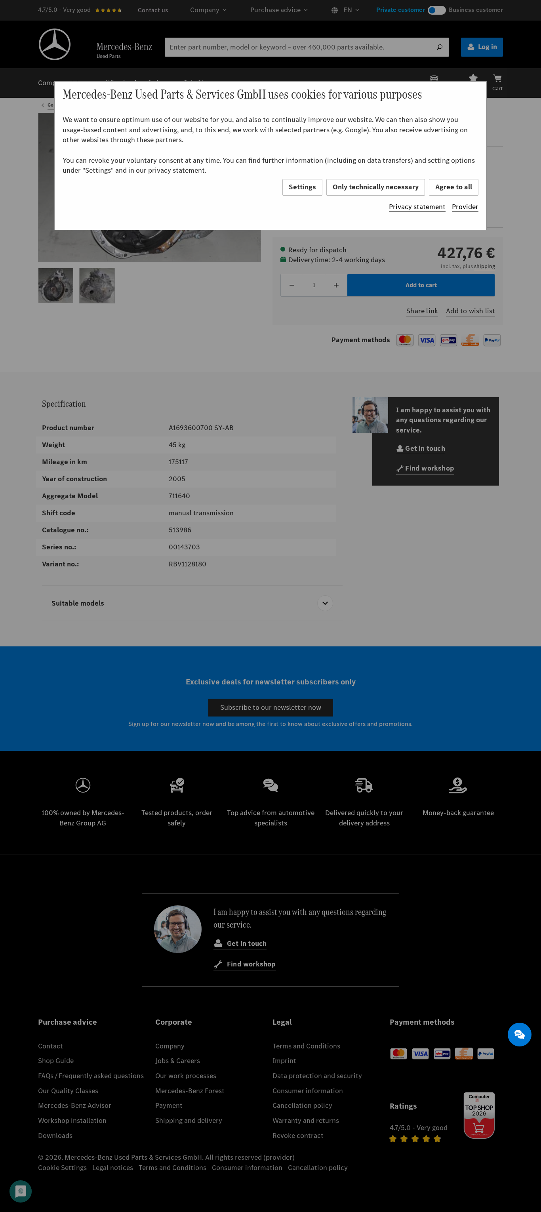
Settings (302, 187)
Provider (465, 207)
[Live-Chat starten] (519, 1034)
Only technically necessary (376, 187)
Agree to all (453, 187)
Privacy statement (417, 207)
